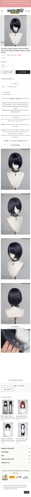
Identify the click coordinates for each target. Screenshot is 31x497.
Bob (3, 86)
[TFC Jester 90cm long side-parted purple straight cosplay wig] (23, 430)
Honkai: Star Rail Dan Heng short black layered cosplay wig (7, 440)
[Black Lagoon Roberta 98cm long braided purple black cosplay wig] (8, 407)
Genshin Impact (13, 86)
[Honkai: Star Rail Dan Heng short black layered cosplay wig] (8, 430)
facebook (12, 84)
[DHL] (12, 477)
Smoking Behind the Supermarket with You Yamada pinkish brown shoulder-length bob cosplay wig (22, 417)
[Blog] (5, 477)
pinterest (18, 84)
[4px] (19, 477)
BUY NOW (23, 72)
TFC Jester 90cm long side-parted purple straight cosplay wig (22, 440)
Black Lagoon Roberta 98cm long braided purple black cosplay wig (8, 417)
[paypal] (26, 477)
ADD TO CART (8, 72)
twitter (15, 84)
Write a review (8, 389)
